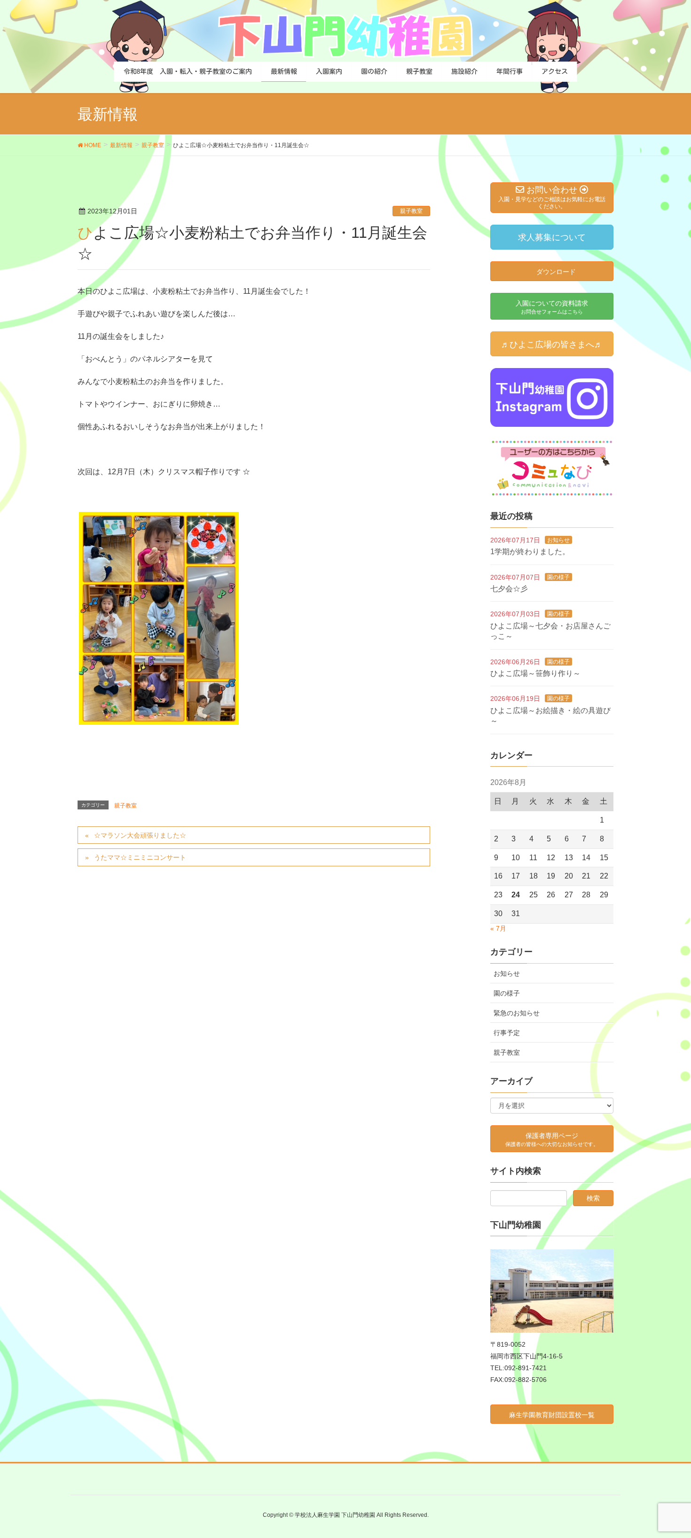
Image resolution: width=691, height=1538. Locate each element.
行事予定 (507, 1032)
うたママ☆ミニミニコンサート (140, 857)
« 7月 (498, 928)
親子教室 (411, 211)
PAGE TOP (666, 1483)
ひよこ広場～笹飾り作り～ (535, 673)
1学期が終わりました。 (530, 552)
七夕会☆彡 (509, 589)
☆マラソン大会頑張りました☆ (140, 835)
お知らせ (558, 540)
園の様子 (558, 577)
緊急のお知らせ (517, 1013)
